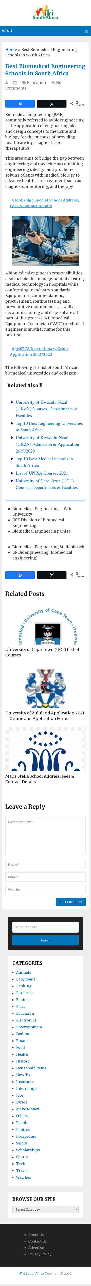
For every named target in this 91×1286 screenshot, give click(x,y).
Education (36, 82)
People (22, 1122)
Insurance (25, 1081)
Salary (21, 1143)
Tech (20, 1163)
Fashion (23, 1034)
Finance (23, 1040)
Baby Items (25, 979)
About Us (36, 1235)
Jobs (20, 1095)
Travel (22, 1170)
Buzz (20, 1006)
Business (24, 999)
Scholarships (28, 1150)
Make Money (27, 1109)
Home (11, 49)
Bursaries (25, 993)
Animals (23, 972)
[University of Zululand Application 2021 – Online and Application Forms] (45, 686)
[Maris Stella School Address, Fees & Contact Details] (45, 749)
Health (22, 1054)
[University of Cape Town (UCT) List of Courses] (45, 622)
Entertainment (29, 1027)
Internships (27, 1088)
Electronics (26, 1020)
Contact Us (37, 1241)
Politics (23, 1129)
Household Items (31, 1068)
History (23, 1061)
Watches (23, 1177)
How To (23, 1075)
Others (22, 1116)
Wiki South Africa (31, 1273)
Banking (23, 986)
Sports (22, 1157)
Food (20, 1047)
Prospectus (26, 1136)
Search (45, 940)
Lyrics (21, 1102)
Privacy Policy (39, 1254)
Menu (7, 31)
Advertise (36, 1248)
